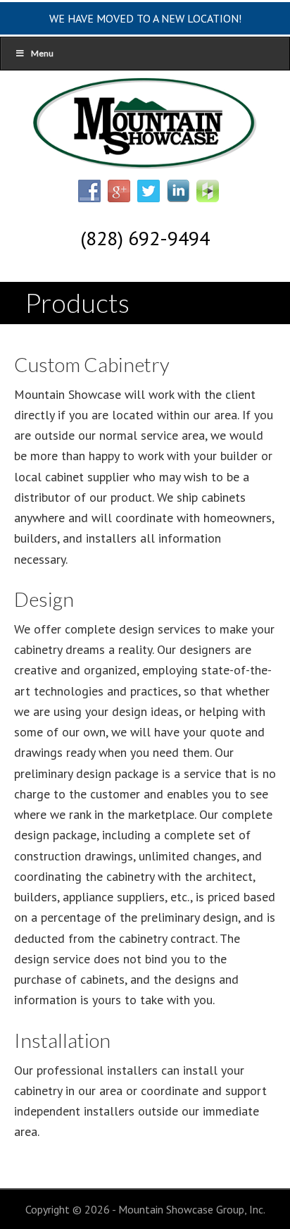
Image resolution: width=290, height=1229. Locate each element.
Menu (42, 53)
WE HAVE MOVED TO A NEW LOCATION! (145, 18)
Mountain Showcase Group (145, 127)
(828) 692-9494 (145, 238)
